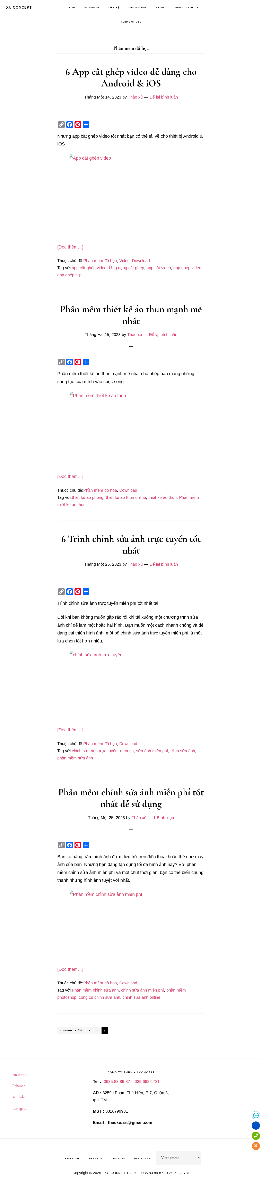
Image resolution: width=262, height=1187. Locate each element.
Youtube (19, 1097)
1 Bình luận (163, 817)
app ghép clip (69, 275)
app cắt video (159, 268)
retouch (127, 751)
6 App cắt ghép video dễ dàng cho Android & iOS (131, 78)
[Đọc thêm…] (70, 247)
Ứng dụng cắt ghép (126, 268)
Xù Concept (19, 7)
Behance (18, 1085)
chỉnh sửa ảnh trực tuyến (94, 751)
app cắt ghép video (89, 268)
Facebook (19, 1074)
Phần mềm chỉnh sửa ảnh (95, 990)
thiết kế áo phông (87, 497)
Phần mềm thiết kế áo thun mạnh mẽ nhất (131, 315)
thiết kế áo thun (162, 497)
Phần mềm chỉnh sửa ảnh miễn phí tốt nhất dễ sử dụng (131, 798)
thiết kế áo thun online (126, 497)
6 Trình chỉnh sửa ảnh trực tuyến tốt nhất (131, 545)
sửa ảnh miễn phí (152, 751)
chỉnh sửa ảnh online (141, 997)
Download (141, 260)
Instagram (20, 1108)
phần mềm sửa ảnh (75, 758)
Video (124, 260)
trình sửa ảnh (183, 751)
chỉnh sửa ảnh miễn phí (142, 990)
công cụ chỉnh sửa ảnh (99, 997)
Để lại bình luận (164, 97)
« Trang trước (71, 1031)
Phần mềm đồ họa (100, 260)
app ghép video (187, 268)
